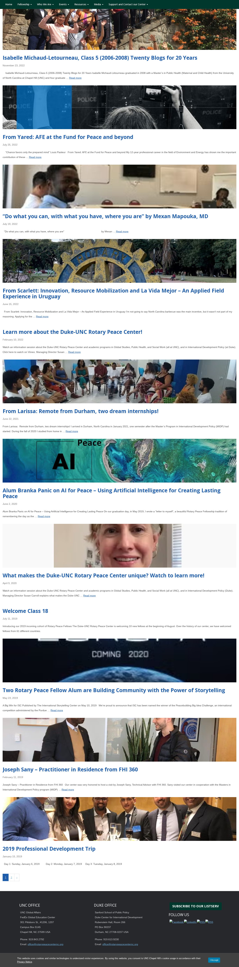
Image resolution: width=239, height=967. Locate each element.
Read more (75, 77)
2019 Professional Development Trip (49, 848)
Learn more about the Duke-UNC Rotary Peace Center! (72, 331)
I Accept (214, 960)
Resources (80, 4)
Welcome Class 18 (25, 610)
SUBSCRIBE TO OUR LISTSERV (195, 906)
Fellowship (23, 4)
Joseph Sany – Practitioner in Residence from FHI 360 (70, 769)
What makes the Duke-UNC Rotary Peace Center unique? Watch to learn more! (103, 575)
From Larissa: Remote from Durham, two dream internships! (81, 411)
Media (98, 4)
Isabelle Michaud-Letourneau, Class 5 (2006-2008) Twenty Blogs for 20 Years (100, 57)
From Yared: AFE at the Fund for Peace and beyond (68, 136)
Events (63, 4)
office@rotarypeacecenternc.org (45, 944)
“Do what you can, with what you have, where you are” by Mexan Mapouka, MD (105, 216)
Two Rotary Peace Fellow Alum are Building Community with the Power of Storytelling (114, 690)
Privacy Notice (24, 962)
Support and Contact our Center (127, 4)
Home (8, 4)
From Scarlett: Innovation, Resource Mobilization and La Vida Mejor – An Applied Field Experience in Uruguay (113, 293)
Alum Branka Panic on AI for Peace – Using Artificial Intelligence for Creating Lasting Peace (111, 493)
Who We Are (44, 4)
